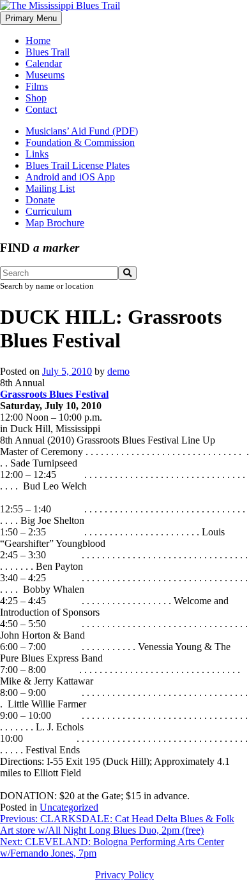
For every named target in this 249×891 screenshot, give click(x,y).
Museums (45, 74)
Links (37, 153)
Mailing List (50, 188)
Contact (41, 109)
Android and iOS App (70, 176)
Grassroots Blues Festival (54, 394)
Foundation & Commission (80, 142)
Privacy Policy (124, 874)
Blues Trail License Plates (78, 165)
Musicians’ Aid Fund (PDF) (82, 131)
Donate (40, 199)
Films (37, 86)
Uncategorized (69, 807)
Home (38, 40)
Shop (36, 97)
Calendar (44, 63)
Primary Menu (31, 18)
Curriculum (49, 211)
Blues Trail (48, 52)
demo (118, 371)
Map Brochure (55, 222)
